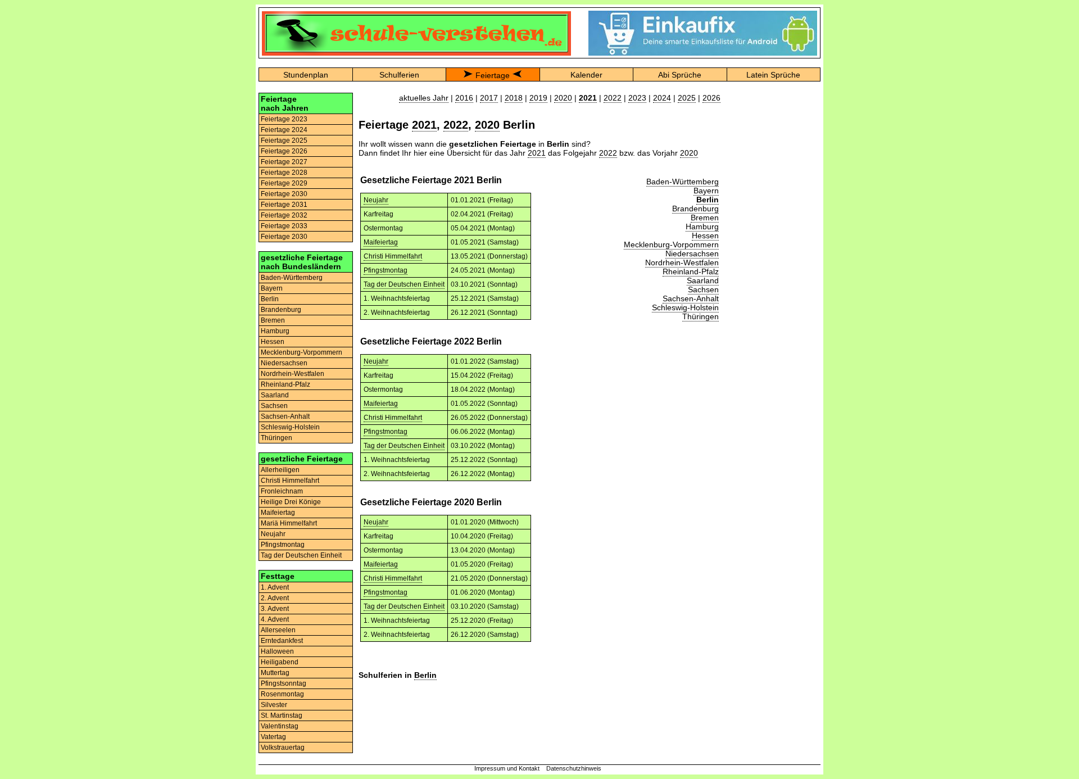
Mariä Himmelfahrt (289, 523)
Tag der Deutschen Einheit (301, 555)
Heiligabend (279, 662)
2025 (687, 97)
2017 (489, 97)
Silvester (274, 705)
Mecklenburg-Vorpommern (301, 352)
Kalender (586, 74)
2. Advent (275, 598)
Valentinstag (279, 726)
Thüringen (276, 438)
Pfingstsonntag (283, 683)
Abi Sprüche (679, 74)
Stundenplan (305, 74)
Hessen (272, 342)
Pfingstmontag (283, 545)
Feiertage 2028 (284, 172)
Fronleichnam (282, 491)
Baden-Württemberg (292, 278)
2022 (613, 97)
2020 (563, 97)
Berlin (270, 299)
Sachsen (274, 406)
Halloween (277, 651)
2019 (538, 97)
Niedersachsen (284, 363)
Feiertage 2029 (284, 183)
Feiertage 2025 (284, 140)
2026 (711, 97)
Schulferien (399, 74)
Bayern (272, 288)
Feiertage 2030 (284, 194)
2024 (662, 97)
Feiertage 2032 (284, 215)
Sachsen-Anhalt (285, 416)
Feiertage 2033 (284, 226)
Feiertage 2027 (284, 162)
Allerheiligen (280, 470)
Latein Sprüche (773, 74)
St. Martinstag (281, 715)
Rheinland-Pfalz (285, 384)
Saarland (275, 395)
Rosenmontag (282, 694)
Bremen (273, 320)
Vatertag (273, 737)
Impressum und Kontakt (507, 768)
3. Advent (275, 609)
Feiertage (492, 75)
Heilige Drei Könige (291, 502)
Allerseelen (278, 630)
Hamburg (275, 331)
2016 (464, 97)
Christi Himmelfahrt (290, 480)
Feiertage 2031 (284, 205)
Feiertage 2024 (284, 130)
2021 (424, 125)
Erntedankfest (282, 641)
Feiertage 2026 (284, 151)
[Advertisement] (773, 261)
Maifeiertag (278, 513)
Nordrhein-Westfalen (292, 374)
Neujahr (273, 534)
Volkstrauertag (283, 747)
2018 (514, 97)
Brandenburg (281, 310)
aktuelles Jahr (423, 97)
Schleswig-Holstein (290, 427)
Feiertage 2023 (284, 119)
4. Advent (275, 619)
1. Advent (275, 587)
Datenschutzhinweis (573, 768)
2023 (637, 97)
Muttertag (275, 673)
